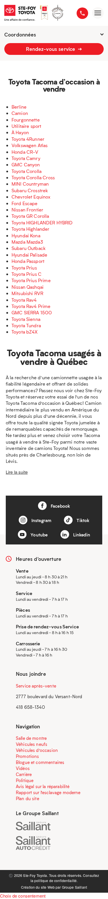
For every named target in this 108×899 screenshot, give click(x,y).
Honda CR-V (25, 152)
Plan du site (27, 798)
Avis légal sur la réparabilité (43, 786)
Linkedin (81, 535)
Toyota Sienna (26, 319)
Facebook (60, 506)
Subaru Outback (29, 248)
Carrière (24, 774)
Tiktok (82, 520)
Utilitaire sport (26, 126)
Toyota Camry (26, 158)
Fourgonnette (26, 120)
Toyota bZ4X (25, 332)
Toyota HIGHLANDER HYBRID (42, 223)
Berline (19, 107)
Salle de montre (31, 738)
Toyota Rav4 (24, 300)
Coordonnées (20, 34)
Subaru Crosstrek (30, 190)
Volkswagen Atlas (30, 145)
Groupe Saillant (74, 887)
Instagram (41, 520)
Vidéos (23, 768)
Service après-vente (36, 686)
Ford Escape (25, 203)
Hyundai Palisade (29, 255)
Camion (20, 113)
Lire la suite (17, 472)
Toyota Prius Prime (31, 280)
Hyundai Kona (26, 235)
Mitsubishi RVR (27, 293)
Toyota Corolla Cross (33, 177)
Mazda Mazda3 (27, 242)
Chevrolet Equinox (31, 197)
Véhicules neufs (31, 744)
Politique (24, 780)
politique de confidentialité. (55, 880)
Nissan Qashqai (27, 287)
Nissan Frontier (27, 210)
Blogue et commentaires (40, 762)
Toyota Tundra (26, 325)
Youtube (38, 535)
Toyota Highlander (31, 229)
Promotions (27, 756)
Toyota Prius (24, 268)
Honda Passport (28, 261)
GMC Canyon (26, 164)
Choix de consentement (23, 896)
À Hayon (20, 132)
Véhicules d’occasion (37, 750)
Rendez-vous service (51, 48)
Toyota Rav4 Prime (31, 306)
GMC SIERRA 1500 (32, 312)
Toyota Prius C (26, 274)
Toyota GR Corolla (30, 216)
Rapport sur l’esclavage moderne (48, 792)
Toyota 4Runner (28, 139)
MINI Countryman (30, 184)
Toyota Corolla (26, 171)
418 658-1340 (30, 707)
